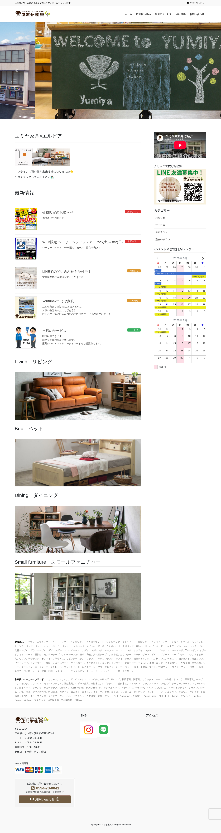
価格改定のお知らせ (57, 212)
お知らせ (160, 217)
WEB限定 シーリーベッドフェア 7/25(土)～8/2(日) (82, 242)
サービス (160, 225)
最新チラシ (161, 232)
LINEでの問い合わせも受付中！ (66, 271)
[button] (16, 70)
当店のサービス (54, 331)
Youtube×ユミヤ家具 (58, 301)
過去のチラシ (162, 239)
